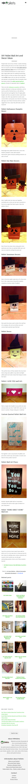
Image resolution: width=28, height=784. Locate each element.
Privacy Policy (14, 779)
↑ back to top (14, 733)
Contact (14, 775)
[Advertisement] (14, 21)
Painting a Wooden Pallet (14, 765)
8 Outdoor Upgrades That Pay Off (9, 725)
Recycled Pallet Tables (14, 763)
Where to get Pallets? (14, 761)
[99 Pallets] (8, 3)
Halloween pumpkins (14, 87)
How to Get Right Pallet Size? (14, 767)
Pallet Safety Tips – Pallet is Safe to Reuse (14, 769)
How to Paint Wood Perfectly (8, 719)
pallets (22, 83)
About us (14, 777)
